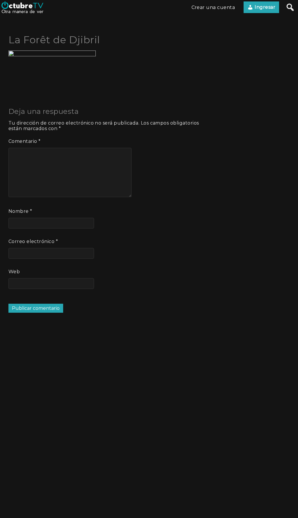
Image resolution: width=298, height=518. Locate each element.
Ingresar (264, 7)
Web (14, 271)
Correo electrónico (33, 241)
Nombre (20, 211)
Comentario (24, 141)
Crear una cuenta (213, 7)
